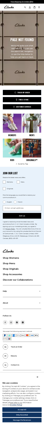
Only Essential (22, 415)
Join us (22, 216)
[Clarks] (9, 7)
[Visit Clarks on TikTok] (17, 322)
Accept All (22, 410)
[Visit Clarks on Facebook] (5, 322)
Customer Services (23, 106)
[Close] (37, 377)
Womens (10, 182)
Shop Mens (9, 263)
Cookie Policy (16, 405)
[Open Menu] (39, 7)
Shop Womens (11, 258)
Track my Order (23, 92)
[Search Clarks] (25, 7)
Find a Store (24, 99)
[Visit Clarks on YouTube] (22, 322)
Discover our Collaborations (18, 280)
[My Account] (29, 7)
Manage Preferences (22, 420)
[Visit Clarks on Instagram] (11, 322)
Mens (22, 182)
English (9, 202)
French (20, 202)
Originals (10, 189)
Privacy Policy (10, 229)
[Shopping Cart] (34, 7)
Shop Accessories (12, 274)
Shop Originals (11, 269)
